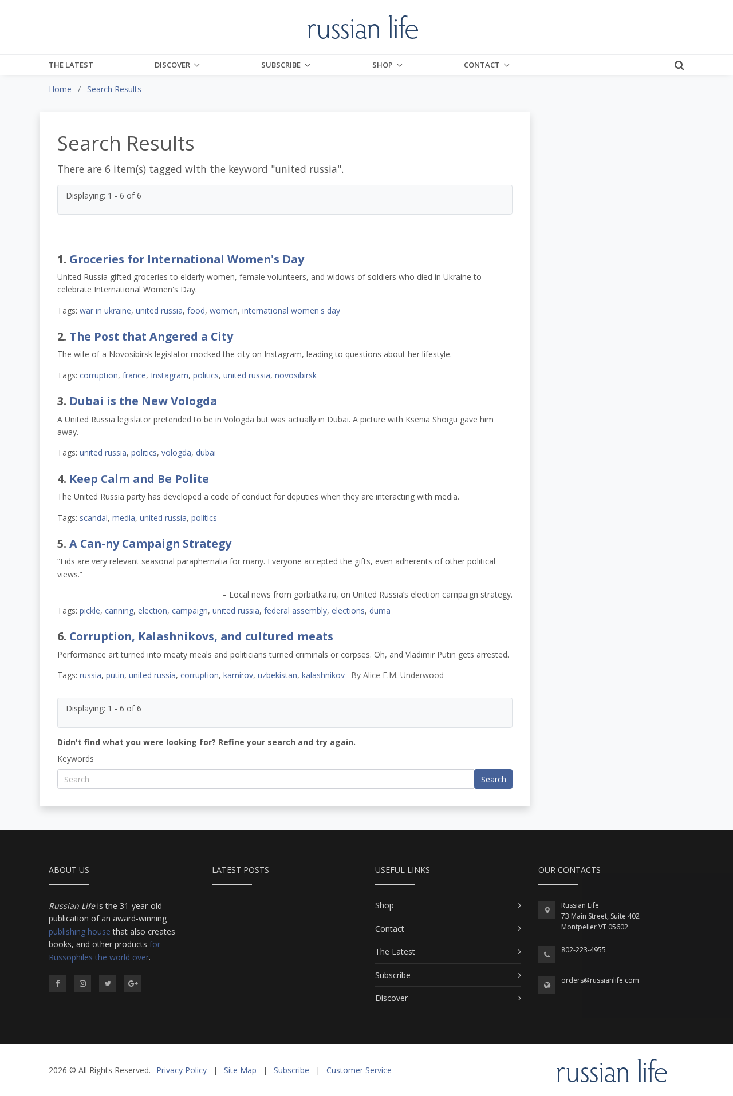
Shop (382, 65)
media (123, 517)
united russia (159, 310)
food (196, 310)
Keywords (75, 758)
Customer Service (359, 1070)
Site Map (240, 1070)
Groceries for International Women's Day (186, 259)
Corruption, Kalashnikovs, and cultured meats (201, 636)
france (134, 375)
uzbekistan (277, 675)
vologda (176, 452)
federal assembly (295, 610)
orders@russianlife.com (600, 980)
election (152, 610)
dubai (206, 452)
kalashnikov (323, 675)
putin (115, 675)
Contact (482, 65)
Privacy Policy (181, 1070)
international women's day (291, 310)
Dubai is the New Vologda (143, 401)
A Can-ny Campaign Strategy (150, 543)
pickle (90, 610)
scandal (94, 517)
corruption (99, 375)
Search (493, 779)
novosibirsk (296, 375)
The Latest (71, 65)
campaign (190, 610)
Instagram (169, 375)
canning (119, 610)
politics (206, 375)
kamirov (238, 675)
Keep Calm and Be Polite (139, 478)
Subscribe (281, 65)
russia (90, 675)
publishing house (80, 931)
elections (348, 610)
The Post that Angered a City (151, 336)
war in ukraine (105, 310)
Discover (172, 65)
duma (380, 610)
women (224, 310)
